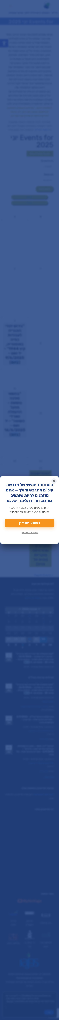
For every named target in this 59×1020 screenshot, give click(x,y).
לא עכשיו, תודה (30, 532)
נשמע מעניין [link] (29, 523)
